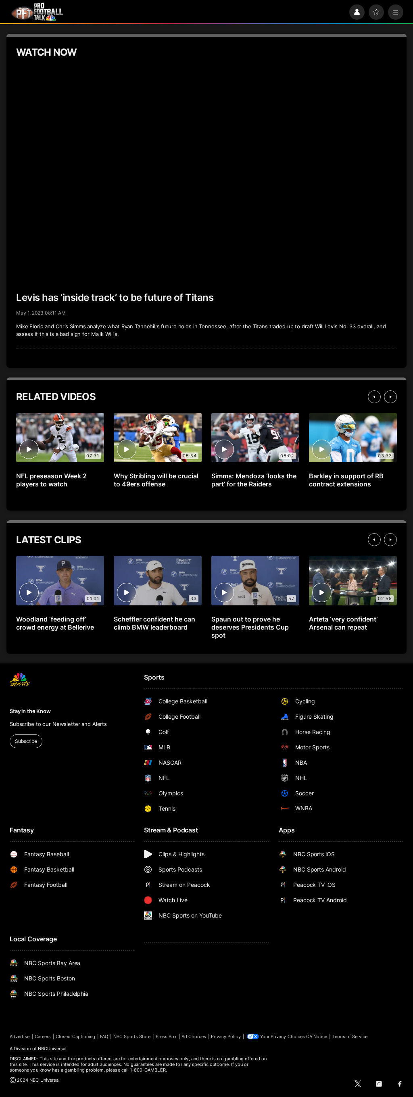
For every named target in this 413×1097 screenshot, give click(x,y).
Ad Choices (193, 1036)
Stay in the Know (30, 711)
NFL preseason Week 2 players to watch (51, 480)
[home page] (37, 12)
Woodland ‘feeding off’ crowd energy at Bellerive (55, 623)
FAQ (104, 1036)
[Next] (390, 396)
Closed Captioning (75, 1036)
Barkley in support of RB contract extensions (346, 480)
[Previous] (374, 396)
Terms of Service (350, 1036)
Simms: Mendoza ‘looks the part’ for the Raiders (253, 480)
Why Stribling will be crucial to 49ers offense (156, 480)
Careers (43, 1036)
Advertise (20, 1036)
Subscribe (26, 741)
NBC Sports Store (132, 1036)
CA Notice (316, 1036)
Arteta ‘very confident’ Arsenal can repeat (343, 623)
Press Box (166, 1036)
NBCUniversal (52, 1048)
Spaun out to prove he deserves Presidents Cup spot (250, 627)
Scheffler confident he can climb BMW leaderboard (154, 623)
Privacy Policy (226, 1036)
